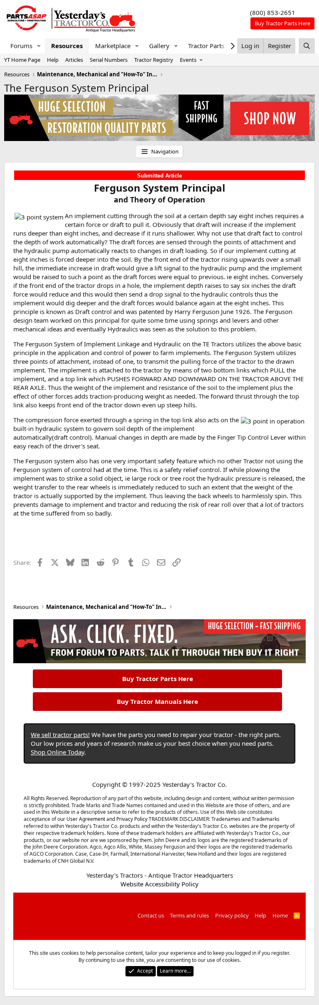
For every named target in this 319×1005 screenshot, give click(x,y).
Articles (74, 59)
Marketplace (112, 45)
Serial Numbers (109, 59)
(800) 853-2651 (272, 12)
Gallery (159, 45)
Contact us (150, 915)
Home (280, 915)
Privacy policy (232, 915)
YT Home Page (22, 59)
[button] (39, 46)
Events (188, 59)
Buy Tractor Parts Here (157, 678)
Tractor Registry (153, 59)
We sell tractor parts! (60, 734)
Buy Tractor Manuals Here (157, 701)
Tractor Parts (206, 45)
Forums (21, 45)
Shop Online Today (57, 752)
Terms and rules (189, 915)
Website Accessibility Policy (159, 884)
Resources (67, 45)
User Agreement (85, 818)
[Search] (307, 46)
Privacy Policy (131, 818)
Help (53, 59)
